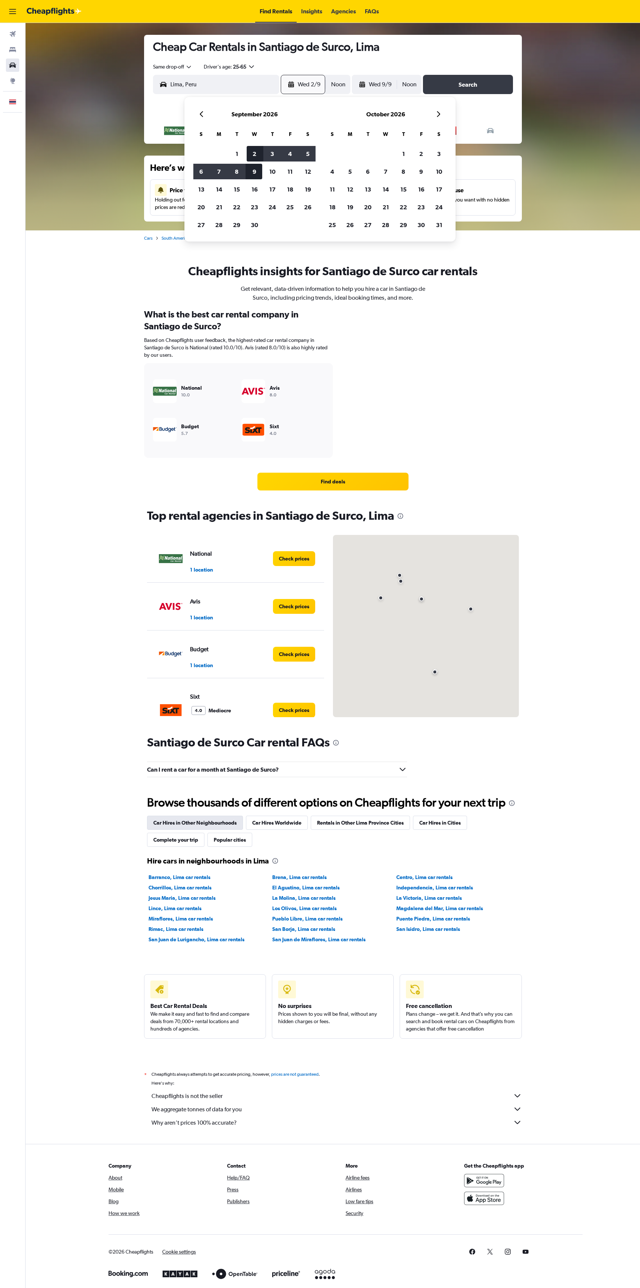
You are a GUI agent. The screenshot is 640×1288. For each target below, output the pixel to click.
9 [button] (254, 171)
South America (175, 238)
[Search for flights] (12, 34)
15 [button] (237, 189)
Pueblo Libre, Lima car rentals (307, 919)
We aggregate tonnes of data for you (196, 1109)
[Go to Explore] (12, 80)
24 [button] (272, 207)
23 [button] (254, 207)
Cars (148, 238)
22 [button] (236, 207)
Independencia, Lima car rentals (434, 888)
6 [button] (201, 171)
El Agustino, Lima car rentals (306, 888)
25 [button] (290, 207)
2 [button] (254, 153)
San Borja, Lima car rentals (303, 929)
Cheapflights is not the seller (187, 1095)
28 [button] (219, 225)
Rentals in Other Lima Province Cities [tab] (360, 823)
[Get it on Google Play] (484, 1180)
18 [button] (290, 189)
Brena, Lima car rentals (299, 877)
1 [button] (237, 153)
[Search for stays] (12, 49)
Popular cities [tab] (230, 840)
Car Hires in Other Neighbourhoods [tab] (195, 823)
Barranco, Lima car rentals (179, 877)
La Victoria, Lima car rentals (429, 898)
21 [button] (219, 207)
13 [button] (201, 189)
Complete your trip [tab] (175, 840)
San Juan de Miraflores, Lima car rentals (319, 939)
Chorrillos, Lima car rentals (180, 888)
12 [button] (308, 171)
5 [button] (308, 153)
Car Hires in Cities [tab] (440, 823)
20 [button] (201, 207)
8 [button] (237, 171)
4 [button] (290, 153)
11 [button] (290, 171)
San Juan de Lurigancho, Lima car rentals (196, 939)
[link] (333, 481)
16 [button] (254, 189)
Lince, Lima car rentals (175, 908)
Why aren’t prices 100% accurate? (194, 1122)
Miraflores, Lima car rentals (181, 919)
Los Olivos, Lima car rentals (304, 908)
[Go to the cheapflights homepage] (54, 11)
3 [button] (272, 153)
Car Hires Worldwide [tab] (276, 823)
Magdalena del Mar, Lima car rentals (439, 908)
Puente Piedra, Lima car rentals (433, 919)
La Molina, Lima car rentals (304, 898)
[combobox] (172, 66)
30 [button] (254, 225)
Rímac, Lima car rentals (176, 929)
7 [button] (219, 171)
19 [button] (308, 189)
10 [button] (272, 171)
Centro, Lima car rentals (424, 877)
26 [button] (307, 207)
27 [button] (201, 225)
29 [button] (236, 225)
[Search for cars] (12, 65)
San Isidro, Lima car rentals (428, 929)
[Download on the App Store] (484, 1198)
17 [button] (272, 189)
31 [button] (439, 225)
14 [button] (219, 189)
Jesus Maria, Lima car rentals (182, 898)
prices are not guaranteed (295, 1074)
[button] (12, 11)
